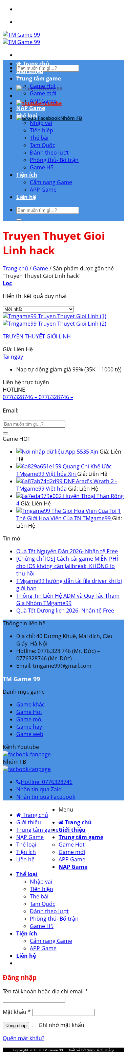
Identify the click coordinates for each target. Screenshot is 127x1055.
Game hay (29, 726)
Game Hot (43, 86)
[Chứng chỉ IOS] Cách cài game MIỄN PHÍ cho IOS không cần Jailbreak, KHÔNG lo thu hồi (67, 566)
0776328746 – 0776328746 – (38, 397)
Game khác (30, 704)
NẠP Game (30, 108)
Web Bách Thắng (100, 1050)
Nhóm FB (71, 118)
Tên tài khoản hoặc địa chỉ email (45, 991)
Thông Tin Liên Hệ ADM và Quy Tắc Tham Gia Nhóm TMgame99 (68, 599)
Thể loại (27, 115)
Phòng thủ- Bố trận (54, 160)
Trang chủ (35, 63)
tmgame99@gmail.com (51, 410)
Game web (29, 734)
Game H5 (42, 167)
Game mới (43, 93)
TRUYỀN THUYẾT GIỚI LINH (37, 336)
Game (40, 268)
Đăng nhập (15, 1025)
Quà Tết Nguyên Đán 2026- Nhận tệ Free (67, 551)
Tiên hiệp (41, 130)
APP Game (43, 100)
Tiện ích (26, 174)
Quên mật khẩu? (23, 1038)
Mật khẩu (17, 1012)
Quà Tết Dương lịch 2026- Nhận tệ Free (65, 610)
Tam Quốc (42, 145)
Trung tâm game (38, 78)
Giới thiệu (29, 71)
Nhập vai (41, 123)
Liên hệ (26, 197)
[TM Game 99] (21, 38)
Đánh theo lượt (49, 152)
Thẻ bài (39, 137)
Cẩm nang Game (51, 182)
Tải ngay (13, 356)
